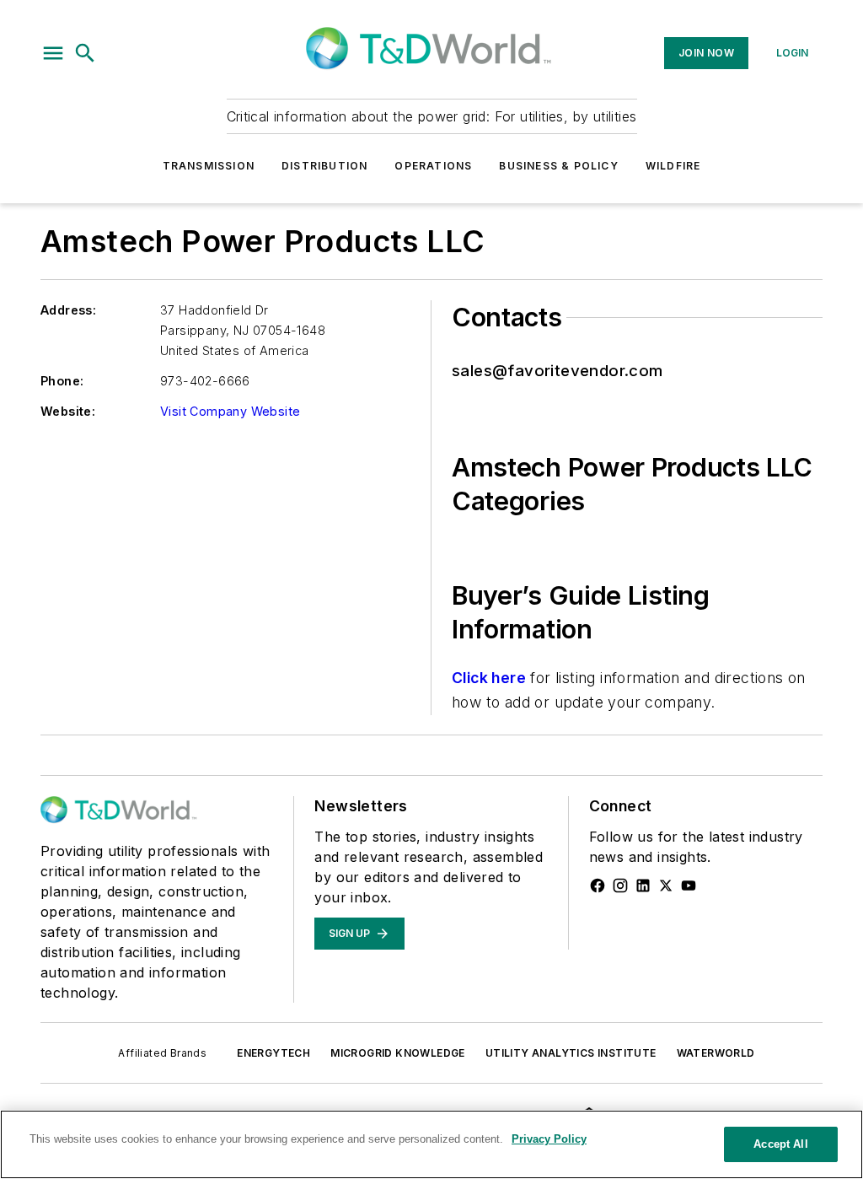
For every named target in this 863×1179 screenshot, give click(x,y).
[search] (85, 53)
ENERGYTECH (273, 1053)
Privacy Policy (549, 1139)
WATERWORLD (716, 1053)
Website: (67, 411)
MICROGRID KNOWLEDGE (397, 1053)
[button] (53, 53)
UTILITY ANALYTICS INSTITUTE (571, 1053)
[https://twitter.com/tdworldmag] (665, 885)
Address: (68, 310)
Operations (433, 165)
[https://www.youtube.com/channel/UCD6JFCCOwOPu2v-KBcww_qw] (688, 885)
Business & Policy (558, 165)
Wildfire (673, 165)
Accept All (780, 1144)
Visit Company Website (230, 411)
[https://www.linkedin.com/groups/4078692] (643, 885)
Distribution (324, 165)
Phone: (61, 381)
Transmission (209, 165)
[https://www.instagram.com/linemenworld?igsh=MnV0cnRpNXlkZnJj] (620, 885)
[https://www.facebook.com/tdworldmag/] (597, 885)
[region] (431, 1144)
